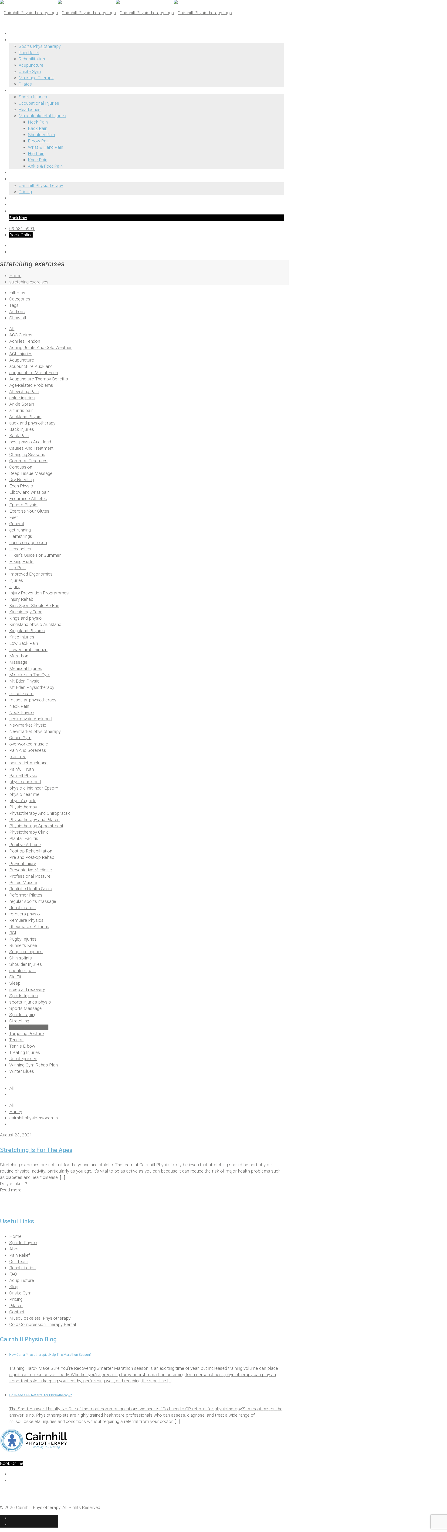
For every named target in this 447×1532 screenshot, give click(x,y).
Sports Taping (23, 1014)
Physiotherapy (23, 807)
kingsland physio (25, 618)
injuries (16, 580)
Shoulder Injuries (25, 964)
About (15, 1249)
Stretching (19, 1021)
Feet (13, 517)
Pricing (16, 1299)
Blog (13, 1286)
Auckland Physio (25, 416)
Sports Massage (25, 1008)
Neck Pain (19, 706)
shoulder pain (22, 970)
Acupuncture (21, 360)
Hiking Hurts (21, 561)
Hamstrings (20, 536)
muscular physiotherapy (32, 700)
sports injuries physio (30, 1002)
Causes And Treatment (31, 448)
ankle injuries (22, 397)
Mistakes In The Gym (29, 674)
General (16, 523)
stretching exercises (28, 282)
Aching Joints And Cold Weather (40, 347)
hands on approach (28, 542)
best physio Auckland (30, 442)
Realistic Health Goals (30, 888)
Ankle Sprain (21, 404)
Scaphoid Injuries (26, 951)
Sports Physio (23, 1242)
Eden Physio (21, 486)
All (11, 328)
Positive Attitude (25, 844)
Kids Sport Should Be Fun (34, 605)
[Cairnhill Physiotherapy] (116, 13)
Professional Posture (30, 876)
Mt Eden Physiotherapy (31, 687)
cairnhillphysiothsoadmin (33, 1118)
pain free (17, 756)
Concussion (20, 467)
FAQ (13, 1274)
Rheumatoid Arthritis (29, 926)
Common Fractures (28, 460)
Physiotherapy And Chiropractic (40, 813)
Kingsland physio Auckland (35, 624)
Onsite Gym (20, 737)
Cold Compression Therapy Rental (42, 1324)
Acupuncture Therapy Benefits (38, 379)
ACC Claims (20, 335)
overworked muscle (28, 744)
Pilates (16, 1305)
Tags (14, 305)
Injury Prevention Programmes (39, 593)
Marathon (18, 656)
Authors (17, 311)
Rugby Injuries (23, 939)
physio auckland (25, 781)
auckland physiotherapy (32, 423)
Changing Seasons (27, 454)
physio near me (24, 794)
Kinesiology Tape (25, 611)
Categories (19, 299)
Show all (17, 318)
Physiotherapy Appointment (36, 825)
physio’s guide (22, 800)
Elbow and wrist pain (29, 492)
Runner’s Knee (23, 945)
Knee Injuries (21, 637)
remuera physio (24, 914)
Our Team (18, 1261)
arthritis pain (21, 410)
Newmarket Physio (27, 725)
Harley (15, 1111)
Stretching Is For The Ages (36, 1149)
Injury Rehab (21, 599)
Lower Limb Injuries (28, 649)
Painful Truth (21, 769)
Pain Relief (19, 1255)
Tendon (16, 1039)
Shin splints (20, 958)
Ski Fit (15, 977)
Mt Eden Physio (24, 681)
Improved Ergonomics (31, 574)
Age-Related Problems (31, 385)
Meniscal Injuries (25, 668)
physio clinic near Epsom (33, 788)
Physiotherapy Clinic (29, 832)
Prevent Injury (22, 863)
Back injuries (21, 429)
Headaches (20, 549)
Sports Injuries (23, 995)
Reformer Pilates (25, 895)
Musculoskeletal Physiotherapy (40, 1318)
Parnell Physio (23, 775)
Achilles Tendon (24, 341)
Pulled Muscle (23, 882)
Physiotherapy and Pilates (34, 819)
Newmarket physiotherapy (35, 731)
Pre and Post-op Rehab (31, 857)
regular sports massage (32, 901)
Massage (18, 662)
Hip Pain (17, 567)
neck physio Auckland (30, 718)
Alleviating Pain (24, 391)
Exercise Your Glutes (29, 511)
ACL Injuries (20, 353)
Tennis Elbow (22, 1046)
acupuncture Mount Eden (33, 372)
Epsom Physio (23, 504)
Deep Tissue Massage (30, 473)
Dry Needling (21, 479)
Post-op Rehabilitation (30, 851)
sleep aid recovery (27, 989)
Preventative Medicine (30, 870)
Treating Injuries (24, 1052)
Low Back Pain (23, 643)
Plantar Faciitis (23, 838)
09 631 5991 (22, 228)
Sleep (14, 983)
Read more (10, 1190)
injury (14, 586)
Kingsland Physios (27, 630)
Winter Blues (21, 1071)
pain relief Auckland (28, 763)
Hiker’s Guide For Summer (35, 555)
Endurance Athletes (28, 498)
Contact (16, 1312)
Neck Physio (21, 712)
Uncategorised (23, 1058)
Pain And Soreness (27, 750)
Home (15, 275)
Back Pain (19, 435)
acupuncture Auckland (31, 366)
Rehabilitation (22, 907)
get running (20, 530)
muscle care (21, 693)
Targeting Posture (26, 1033)
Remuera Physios (26, 920)
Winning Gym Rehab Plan (33, 1065)
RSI (12, 932)
